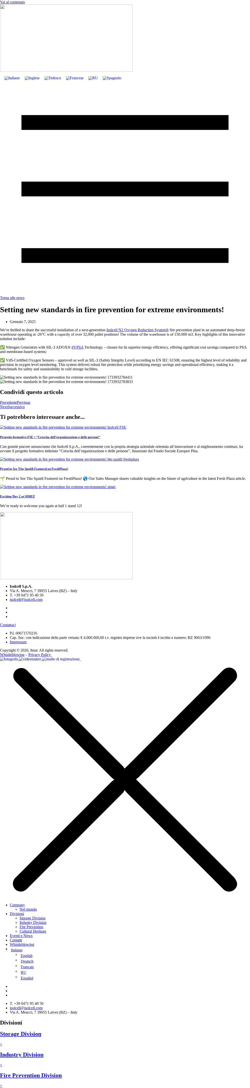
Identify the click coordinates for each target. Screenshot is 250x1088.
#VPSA (77, 347)
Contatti (16, 940)
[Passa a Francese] (74, 78)
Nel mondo (28, 909)
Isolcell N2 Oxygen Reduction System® (137, 330)
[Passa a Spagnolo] (112, 78)
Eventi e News (21, 936)
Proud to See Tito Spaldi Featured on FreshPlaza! (34, 469)
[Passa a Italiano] (12, 78)
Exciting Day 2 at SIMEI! (17, 496)
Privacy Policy (40, 655)
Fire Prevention (31, 927)
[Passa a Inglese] (32, 78)
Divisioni (17, 914)
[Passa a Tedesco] (52, 78)
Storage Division (32, 918)
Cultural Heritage (33, 931)
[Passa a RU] (93, 78)
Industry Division (33, 922)
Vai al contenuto (12, 2)
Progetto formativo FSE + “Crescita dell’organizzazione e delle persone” (50, 437)
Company (17, 905)
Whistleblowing (12, 655)
